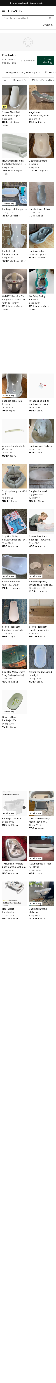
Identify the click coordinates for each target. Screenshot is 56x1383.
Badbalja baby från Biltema (12, 402)
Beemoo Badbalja (11, 581)
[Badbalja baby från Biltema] (14, 386)
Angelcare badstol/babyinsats (39, 114)
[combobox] (28, 18)
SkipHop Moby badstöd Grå (14, 493)
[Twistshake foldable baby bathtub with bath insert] (14, 848)
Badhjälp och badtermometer (10, 253)
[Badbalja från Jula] (14, 803)
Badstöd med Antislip (40, 209)
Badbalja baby (36, 251)
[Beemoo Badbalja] (14, 566)
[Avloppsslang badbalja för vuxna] (14, 431)
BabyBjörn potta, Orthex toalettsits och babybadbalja (40, 583)
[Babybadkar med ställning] (41, 894)
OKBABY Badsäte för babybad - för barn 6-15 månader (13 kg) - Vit (13, 298)
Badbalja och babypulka (14, 209)
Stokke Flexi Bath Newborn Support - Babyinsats (12, 114)
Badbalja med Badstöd (41, 446)
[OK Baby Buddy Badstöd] (41, 281)
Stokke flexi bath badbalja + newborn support (39, 538)
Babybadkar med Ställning (38, 162)
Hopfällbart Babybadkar (8, 910)
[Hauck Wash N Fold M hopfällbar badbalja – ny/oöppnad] (14, 145)
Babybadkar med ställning (38, 910)
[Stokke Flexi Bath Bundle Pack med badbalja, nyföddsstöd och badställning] (41, 611)
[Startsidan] (15, 10)
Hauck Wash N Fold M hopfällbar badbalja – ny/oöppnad (13, 162)
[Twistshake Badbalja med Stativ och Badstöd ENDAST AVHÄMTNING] (41, 803)
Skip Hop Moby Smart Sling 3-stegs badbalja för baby (13, 674)
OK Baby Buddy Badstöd (37, 298)
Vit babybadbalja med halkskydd (40, 673)
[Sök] (50, 18)
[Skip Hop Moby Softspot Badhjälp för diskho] (14, 521)
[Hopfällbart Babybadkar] (14, 894)
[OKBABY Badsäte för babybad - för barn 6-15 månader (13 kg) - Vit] (14, 281)
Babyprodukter (14, 72)
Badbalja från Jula (11, 818)
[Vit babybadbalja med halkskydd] (41, 657)
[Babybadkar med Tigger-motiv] (41, 476)
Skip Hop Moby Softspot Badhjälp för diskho (13, 538)
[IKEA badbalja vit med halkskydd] (41, 848)
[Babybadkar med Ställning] (41, 145)
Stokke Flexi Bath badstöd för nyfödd (12, 628)
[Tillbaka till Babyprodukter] (3, 72)
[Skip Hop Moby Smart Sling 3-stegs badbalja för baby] (14, 657)
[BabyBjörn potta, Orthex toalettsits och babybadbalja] (41, 566)
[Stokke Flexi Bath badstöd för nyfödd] (14, 611)
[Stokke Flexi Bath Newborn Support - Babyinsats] (14, 97)
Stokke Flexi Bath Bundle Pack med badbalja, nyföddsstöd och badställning (41, 628)
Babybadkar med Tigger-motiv (38, 493)
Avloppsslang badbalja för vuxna (13, 448)
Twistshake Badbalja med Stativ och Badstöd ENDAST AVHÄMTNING (39, 820)
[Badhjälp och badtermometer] (14, 236)
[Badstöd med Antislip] (41, 194)
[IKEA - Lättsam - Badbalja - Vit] (14, 702)
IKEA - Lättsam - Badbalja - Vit (10, 719)
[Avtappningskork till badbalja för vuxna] (41, 386)
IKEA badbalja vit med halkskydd (40, 865)
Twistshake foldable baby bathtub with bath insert (14, 865)
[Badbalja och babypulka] (14, 194)
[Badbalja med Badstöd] (41, 431)
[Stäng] (53, 3)
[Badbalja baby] (41, 236)
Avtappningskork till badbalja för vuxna (39, 402)
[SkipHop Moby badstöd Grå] (14, 476)
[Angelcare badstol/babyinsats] (41, 97)
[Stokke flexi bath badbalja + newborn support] (41, 521)
